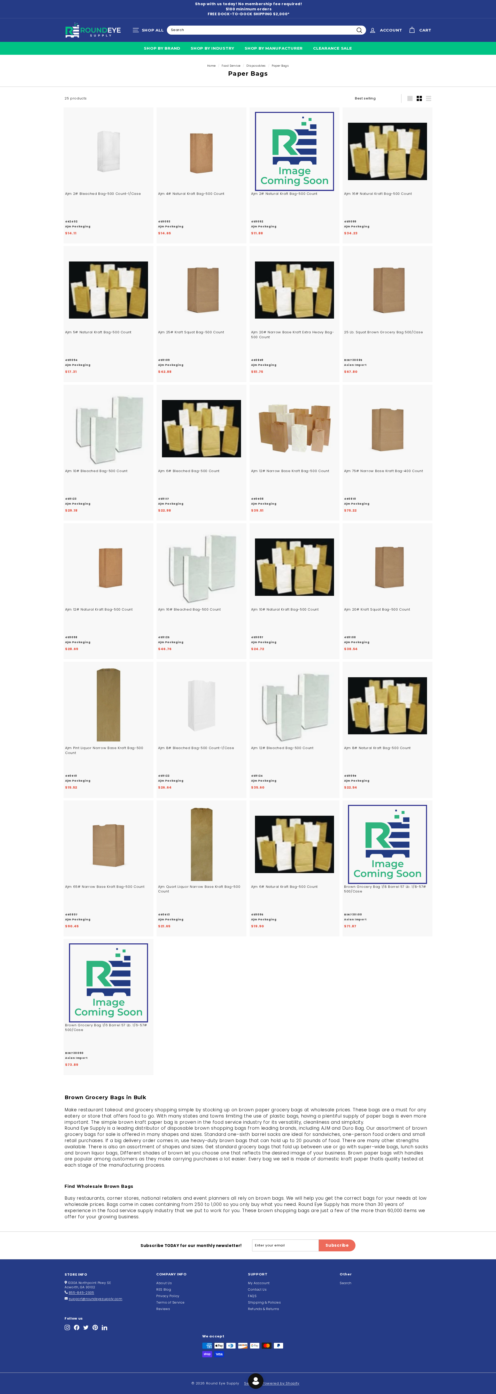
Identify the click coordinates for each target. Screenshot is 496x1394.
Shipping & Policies (264, 1302)
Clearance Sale (332, 48)
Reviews (163, 1309)
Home (211, 66)
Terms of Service (170, 1302)
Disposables (256, 66)
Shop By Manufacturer (274, 48)
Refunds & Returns (263, 1309)
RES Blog (163, 1289)
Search (346, 1283)
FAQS (252, 1296)
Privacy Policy (168, 1296)
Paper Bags (280, 66)
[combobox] (266, 30)
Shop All (149, 31)
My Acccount (259, 1283)
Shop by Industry (212, 48)
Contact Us (257, 1289)
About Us (164, 1283)
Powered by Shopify (280, 1383)
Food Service (231, 66)
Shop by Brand (162, 48)
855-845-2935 (81, 1292)
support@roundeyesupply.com (95, 1299)
